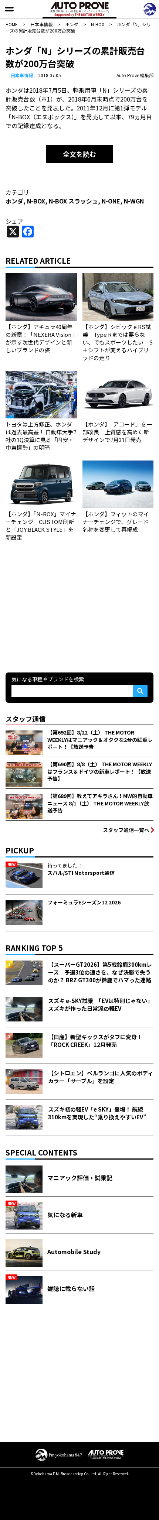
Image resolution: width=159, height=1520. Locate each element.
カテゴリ (17, 192)
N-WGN (134, 200)
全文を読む (79, 154)
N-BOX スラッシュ (73, 200)
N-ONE (111, 200)
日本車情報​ (22, 75)
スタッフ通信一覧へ (126, 829)
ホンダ (14, 200)
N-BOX (36, 200)
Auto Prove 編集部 (134, 75)
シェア (14, 221)
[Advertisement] (61, 613)
